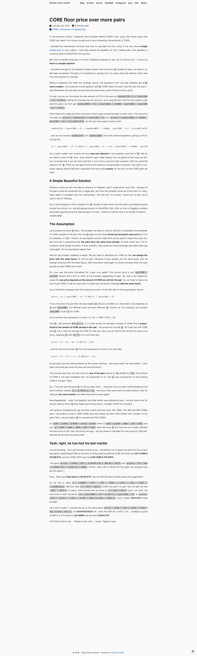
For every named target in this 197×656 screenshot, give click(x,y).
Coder (121, 652)
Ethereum (65, 29)
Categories (121, 3)
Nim (137, 3)
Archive (90, 3)
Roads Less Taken (59, 3)
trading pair (55, 50)
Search (99, 3)
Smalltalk (109, 3)
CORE (55, 29)
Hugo (113, 652)
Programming (79, 29)
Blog (82, 3)
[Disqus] (98, 556)
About (143, 3)
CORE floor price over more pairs (87, 20)
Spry (130, 3)
